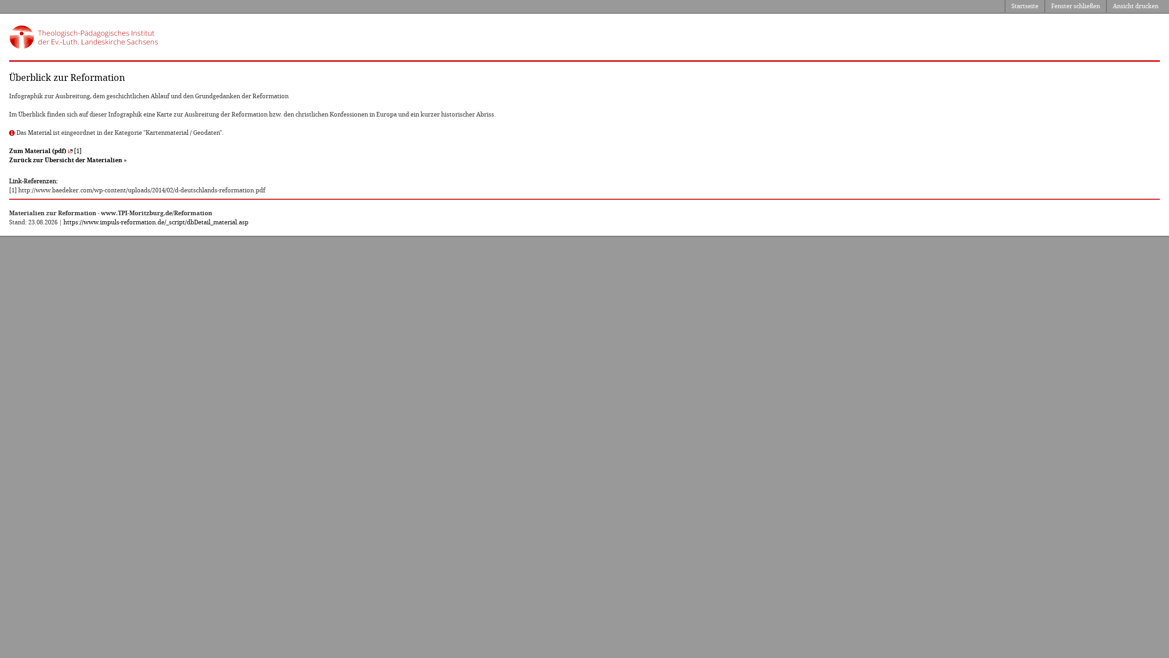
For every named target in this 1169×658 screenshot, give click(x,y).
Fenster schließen (1075, 6)
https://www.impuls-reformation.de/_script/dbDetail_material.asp (155, 222)
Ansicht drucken (1135, 6)
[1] (45, 151)
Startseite (1024, 6)
